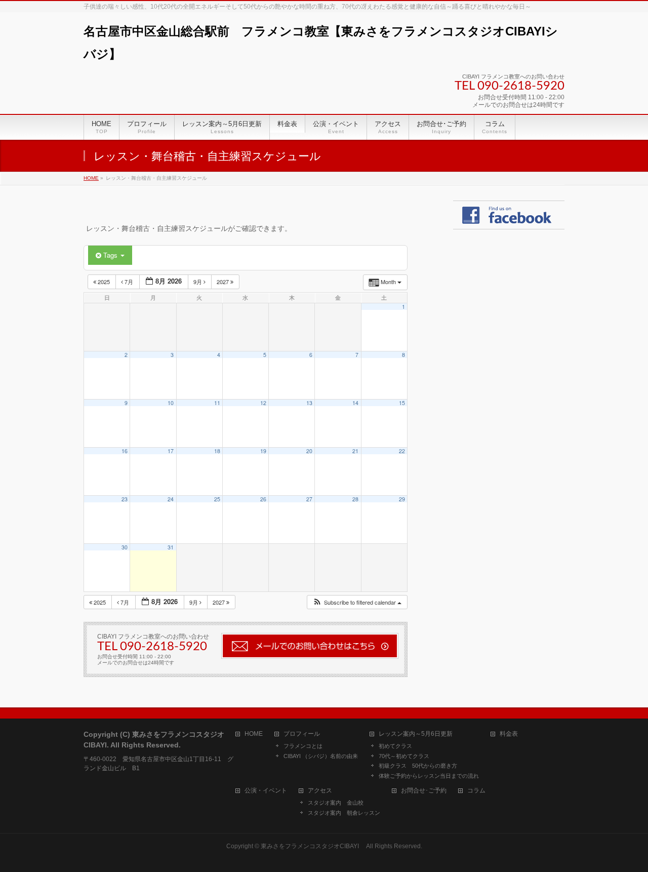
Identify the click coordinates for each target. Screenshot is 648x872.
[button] (357, 602)
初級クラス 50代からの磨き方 (418, 766)
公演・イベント (266, 790)
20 (309, 451)
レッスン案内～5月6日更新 (416, 734)
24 (171, 499)
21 (355, 451)
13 (309, 403)
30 (125, 547)
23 (125, 499)
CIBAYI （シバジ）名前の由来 (321, 756)
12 (263, 403)
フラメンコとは (303, 746)
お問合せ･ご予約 (424, 790)
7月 (129, 282)
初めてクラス (395, 746)
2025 (103, 282)
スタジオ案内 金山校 (335, 803)
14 (355, 403)
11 (217, 403)
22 (402, 451)
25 (217, 499)
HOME (254, 734)
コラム (476, 790)
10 (171, 403)
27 (309, 499)
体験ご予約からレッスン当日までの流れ (429, 776)
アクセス (320, 790)
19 (263, 451)
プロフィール (302, 734)
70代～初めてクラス (404, 756)
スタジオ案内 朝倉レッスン (344, 813)
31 (171, 547)
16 (125, 451)
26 (263, 499)
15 (402, 403)
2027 (223, 282)
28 (355, 499)
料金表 (509, 734)
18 (217, 451)
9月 (198, 282)
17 (171, 451)
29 (402, 499)
